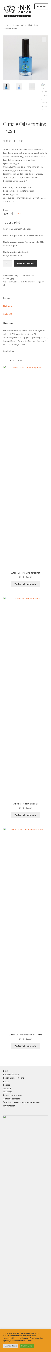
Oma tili (7, 1088)
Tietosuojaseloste (11, 1098)
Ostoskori (7, 1091)
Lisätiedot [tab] (8, 306)
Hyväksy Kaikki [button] (26, 1346)
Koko (5, 210)
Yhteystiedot (9, 1105)
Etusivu (8, 25)
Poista (20, 213)
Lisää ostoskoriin (25, 263)
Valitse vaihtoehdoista (25, 584)
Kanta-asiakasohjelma (13, 1077)
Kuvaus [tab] (6, 298)
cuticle (24, 282)
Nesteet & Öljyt (19, 25)
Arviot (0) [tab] (7, 314)
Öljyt (30, 25)
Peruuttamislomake (12, 1095)
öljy (4, 285)
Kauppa (6, 1084)
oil (43, 282)
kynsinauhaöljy (34, 282)
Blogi (5, 1070)
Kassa (6, 1081)
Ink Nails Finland (11, 1074)
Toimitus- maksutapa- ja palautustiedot (22, 1102)
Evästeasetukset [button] (11, 1346)
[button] (44, 39)
